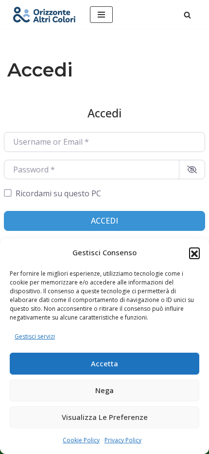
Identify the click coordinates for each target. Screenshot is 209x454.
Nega (104, 390)
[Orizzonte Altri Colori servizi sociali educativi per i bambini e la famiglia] (44, 14)
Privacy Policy (122, 440)
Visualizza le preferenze (105, 417)
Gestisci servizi (35, 336)
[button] (194, 253)
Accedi (104, 220)
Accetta (104, 363)
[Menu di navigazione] (101, 14)
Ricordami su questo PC (58, 193)
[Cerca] (187, 15)
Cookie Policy (81, 440)
